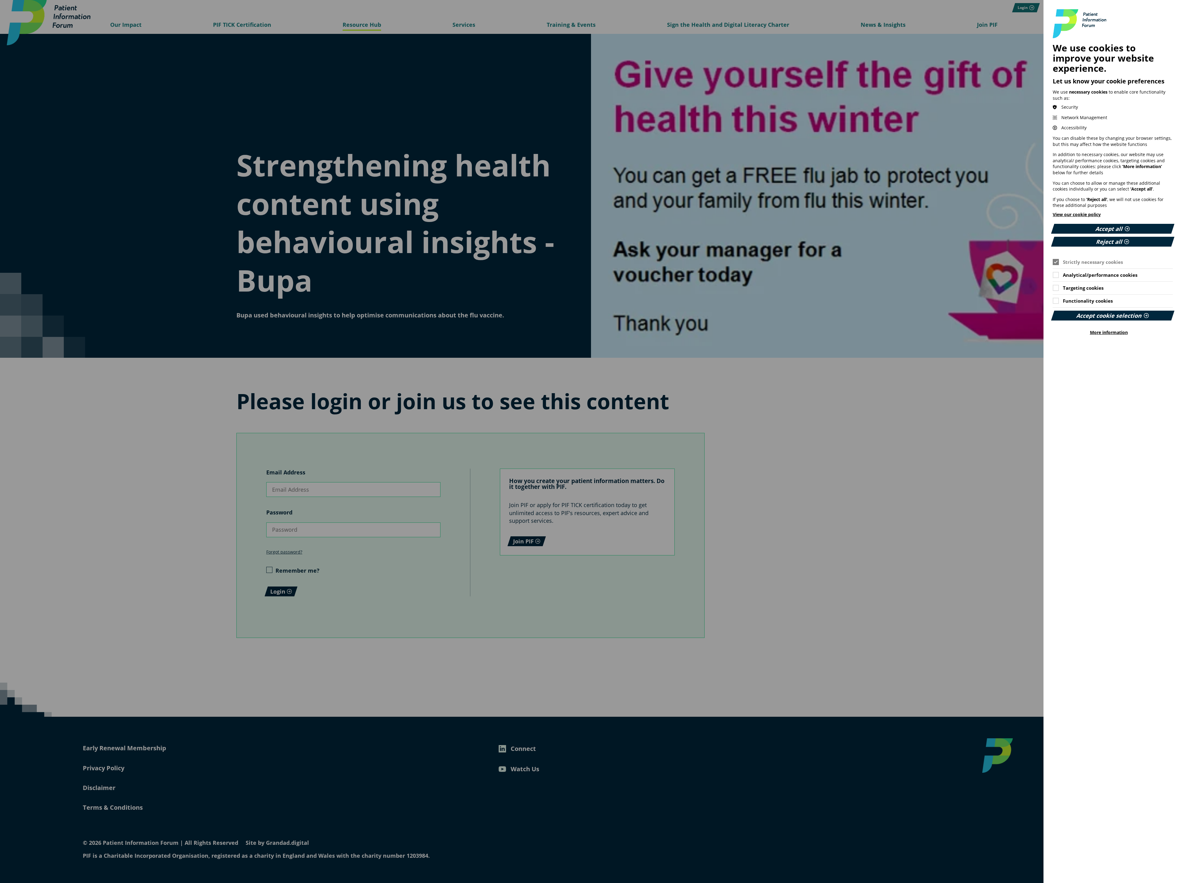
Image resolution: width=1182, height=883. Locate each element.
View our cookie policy (1077, 214)
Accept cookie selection (1110, 315)
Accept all (1109, 228)
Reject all (1109, 241)
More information (1109, 332)
